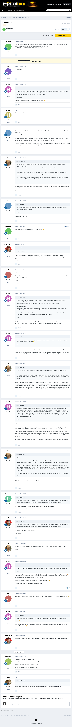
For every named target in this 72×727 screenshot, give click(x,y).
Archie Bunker (8, 244)
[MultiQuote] (16, 55)
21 (8, 54)
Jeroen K (11, 28)
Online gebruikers (23, 13)
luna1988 (8, 656)
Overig (3, 10)
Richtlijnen (9, 13)
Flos (8, 158)
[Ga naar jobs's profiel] (8, 71)
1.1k (9, 668)
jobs (8, 66)
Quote (19, 55)
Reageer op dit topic (63, 35)
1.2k (9, 140)
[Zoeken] (69, 10)
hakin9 (8, 84)
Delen (57, 29)
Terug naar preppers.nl (19, 10)
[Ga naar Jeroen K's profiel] (4, 29)
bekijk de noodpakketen (24, 60)
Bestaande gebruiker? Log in (54, 4)
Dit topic (64, 10)
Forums (3, 13)
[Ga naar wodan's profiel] (8, 682)
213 (9, 256)
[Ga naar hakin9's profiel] (8, 89)
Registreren (66, 4)
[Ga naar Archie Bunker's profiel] (8, 249)
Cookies (40, 723)
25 (9, 282)
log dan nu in (42, 698)
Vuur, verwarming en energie (20, 30)
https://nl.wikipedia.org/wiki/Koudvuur (52, 686)
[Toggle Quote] (17, 88)
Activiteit (10, 10)
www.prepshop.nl (36, 61)
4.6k (9, 689)
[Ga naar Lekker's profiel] (8, 133)
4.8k (9, 78)
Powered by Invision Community (36, 724)
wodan (8, 677)
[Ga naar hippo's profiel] (8, 115)
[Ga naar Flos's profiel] (8, 163)
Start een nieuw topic (48, 35)
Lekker (8, 128)
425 (9, 122)
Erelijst (30, 13)
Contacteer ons (33, 723)
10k (9, 506)
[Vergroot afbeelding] (44, 100)
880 (9, 96)
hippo (8, 110)
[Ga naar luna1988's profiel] (8, 661)
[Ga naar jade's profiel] (8, 275)
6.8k (9, 170)
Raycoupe (8, 494)
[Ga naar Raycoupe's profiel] (8, 499)
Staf (15, 13)
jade (8, 270)
